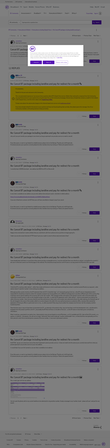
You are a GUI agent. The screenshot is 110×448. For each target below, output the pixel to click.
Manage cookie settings (61, 62)
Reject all (48, 62)
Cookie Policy (59, 57)
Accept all (36, 62)
